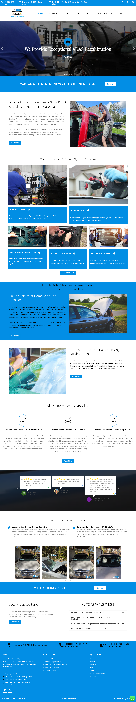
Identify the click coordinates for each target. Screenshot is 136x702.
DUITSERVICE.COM (19, 699)
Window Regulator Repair (61, 253)
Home (40, 13)
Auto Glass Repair (78, 210)
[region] (68, 48)
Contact (122, 13)
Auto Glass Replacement (101, 253)
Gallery (77, 13)
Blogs (89, 13)
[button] (1, 48)
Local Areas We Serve (104, 13)
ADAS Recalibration (17, 210)
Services (52, 13)
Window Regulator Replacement (23, 252)
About (66, 13)
